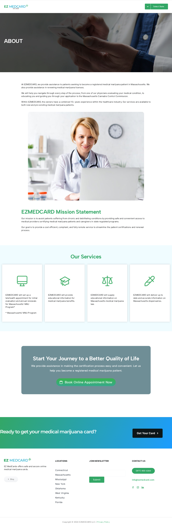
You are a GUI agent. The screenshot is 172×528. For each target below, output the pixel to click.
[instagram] (138, 487)
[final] (16, 4)
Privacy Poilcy (103, 522)
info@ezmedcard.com (143, 480)
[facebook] (133, 487)
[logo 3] (17, 458)
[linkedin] (143, 487)
